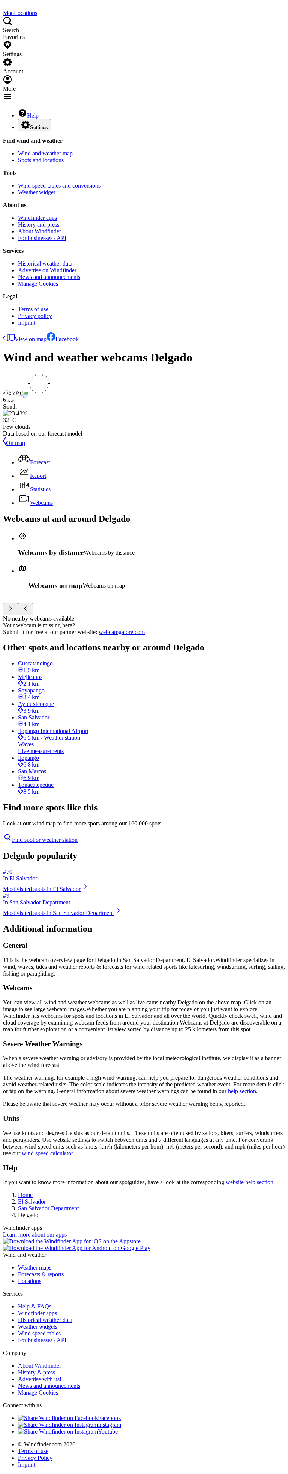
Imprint (26, 322)
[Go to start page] (3, 6)
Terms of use (33, 309)
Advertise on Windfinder (47, 270)
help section (242, 1091)
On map (15, 443)
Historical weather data (45, 263)
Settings (39, 127)
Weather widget (36, 192)
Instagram (109, 1425)
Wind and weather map (45, 153)
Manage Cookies (38, 283)
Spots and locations (41, 160)
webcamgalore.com (122, 632)
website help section (249, 1182)
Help (33, 115)
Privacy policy (35, 316)
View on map (30, 339)
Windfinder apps (37, 218)
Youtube (108, 1431)
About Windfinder (39, 231)
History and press (38, 224)
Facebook (67, 339)
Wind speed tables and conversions (59, 185)
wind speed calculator (47, 1153)
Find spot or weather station (45, 840)
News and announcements (49, 277)
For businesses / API (42, 238)
